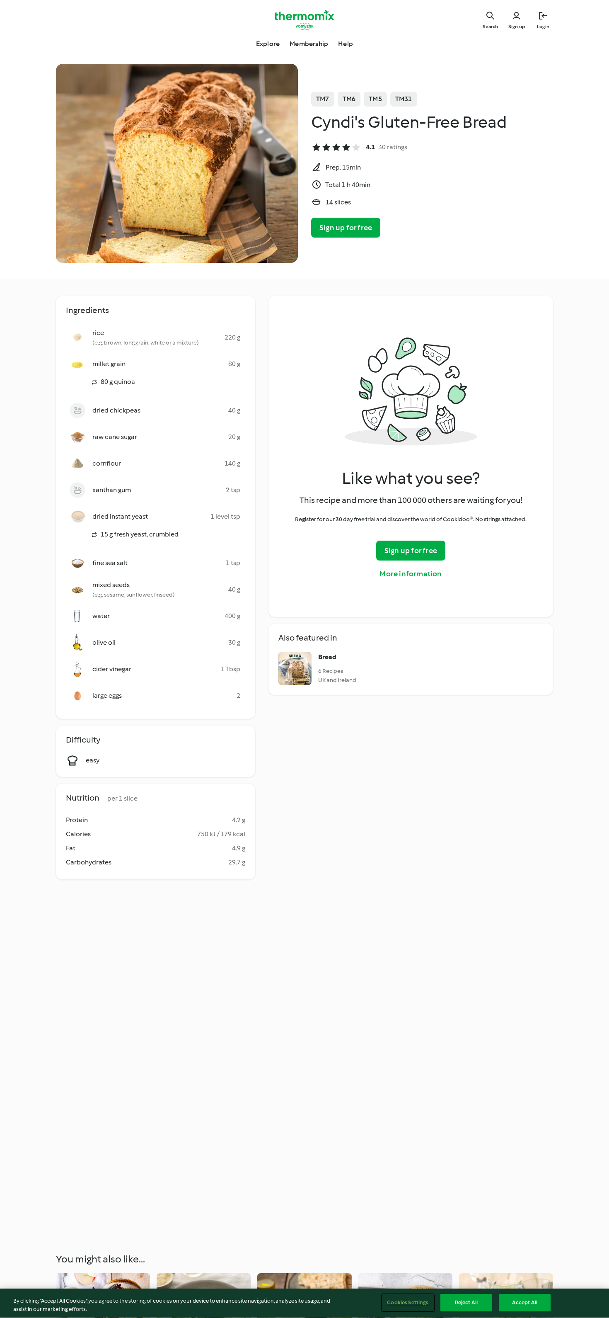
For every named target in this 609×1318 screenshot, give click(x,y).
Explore (268, 44)
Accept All (524, 1302)
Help (345, 44)
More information (410, 573)
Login (543, 26)
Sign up (516, 26)
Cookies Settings (407, 1302)
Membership (309, 44)
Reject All (466, 1302)
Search (490, 26)
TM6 (349, 99)
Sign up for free (345, 227)
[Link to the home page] (304, 20)
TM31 (403, 99)
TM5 (375, 99)
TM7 (322, 99)
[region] (304, 1303)
